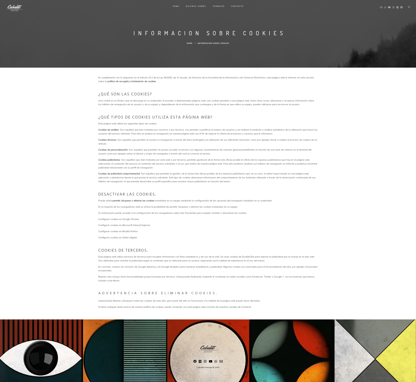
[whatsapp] (215, 362)
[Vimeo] (200, 362)
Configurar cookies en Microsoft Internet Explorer (124, 225)
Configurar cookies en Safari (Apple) (117, 237)
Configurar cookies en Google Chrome (118, 219)
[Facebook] (195, 362)
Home (176, 6)
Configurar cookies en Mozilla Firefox (118, 231)
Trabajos (219, 6)
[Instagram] (205, 362)
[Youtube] (210, 362)
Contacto (237, 6)
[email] (221, 362)
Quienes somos (196, 6)
